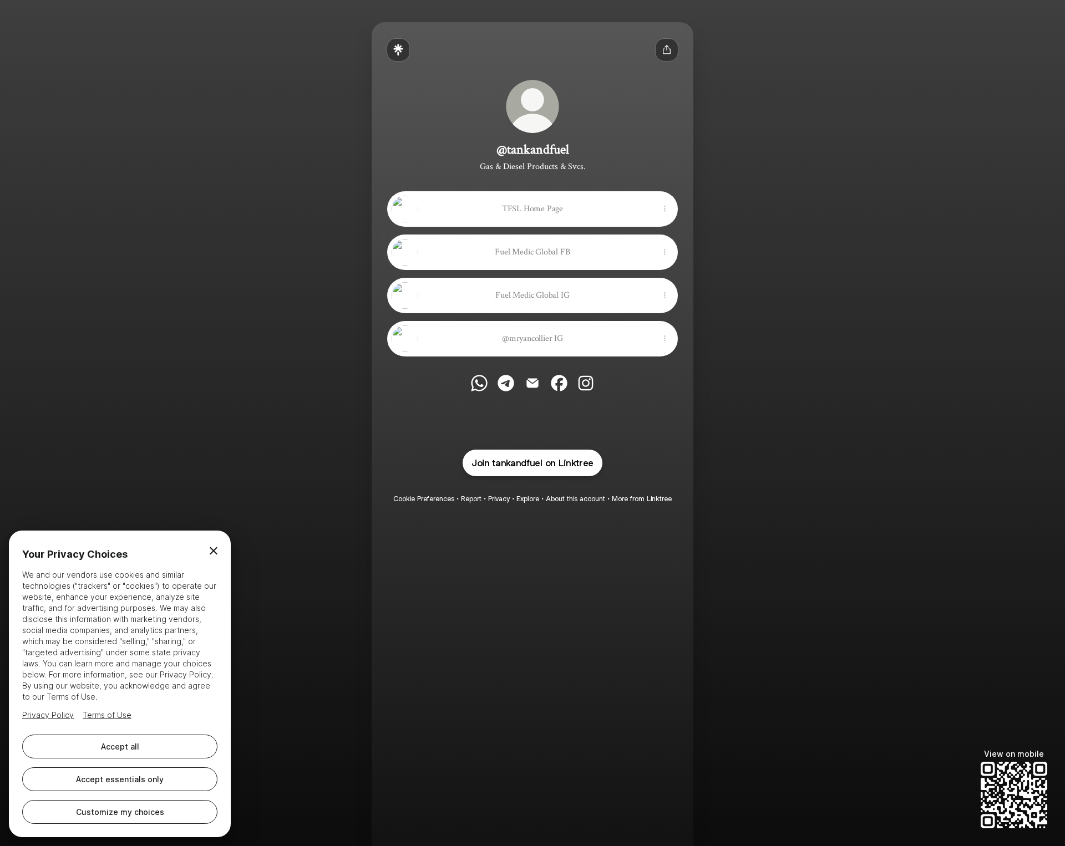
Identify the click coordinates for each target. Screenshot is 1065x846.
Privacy (499, 498)
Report (471, 498)
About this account (575, 498)
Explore (527, 498)
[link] (479, 383)
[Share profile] (667, 50)
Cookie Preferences (423, 498)
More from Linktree (642, 498)
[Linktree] (398, 50)
